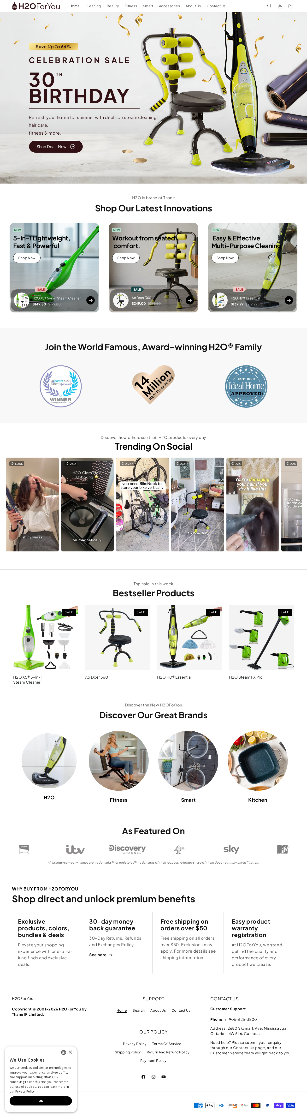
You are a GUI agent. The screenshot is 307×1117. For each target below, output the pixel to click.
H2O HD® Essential (174, 677)
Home (122, 1010)
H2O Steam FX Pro (245, 677)
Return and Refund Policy (168, 1052)
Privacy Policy (135, 1043)
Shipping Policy (128, 1052)
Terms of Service (167, 1043)
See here (98, 954)
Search (139, 1010)
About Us (158, 1010)
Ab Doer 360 (96, 677)
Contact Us (180, 1010)
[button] (269, 6)
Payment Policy (153, 1060)
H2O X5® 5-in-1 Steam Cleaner (27, 680)
